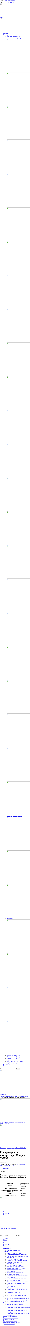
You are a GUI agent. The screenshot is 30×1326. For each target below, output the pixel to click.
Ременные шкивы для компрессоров (17, 1278)
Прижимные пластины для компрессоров (14, 1270)
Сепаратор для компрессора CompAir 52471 (12, 1122)
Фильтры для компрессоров (14, 816)
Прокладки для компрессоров (15, 1272)
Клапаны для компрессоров (14, 1259)
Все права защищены (8, 1228)
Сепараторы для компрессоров (19, 1096)
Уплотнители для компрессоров (16, 1283)
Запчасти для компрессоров (14, 38)
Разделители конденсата (13, 1059)
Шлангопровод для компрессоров (16, 1293)
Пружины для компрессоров (15, 1274)
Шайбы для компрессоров (14, 1292)
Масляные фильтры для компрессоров (17, 1300)
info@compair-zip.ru (9, 0)
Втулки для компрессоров (14, 1253)
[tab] (16, 1168)
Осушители (10, 918)
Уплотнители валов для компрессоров (17, 1281)
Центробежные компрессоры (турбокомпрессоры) (15, 1062)
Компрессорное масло (13, 1058)
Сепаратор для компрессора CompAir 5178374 (13, 1148)
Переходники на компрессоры (15, 1266)
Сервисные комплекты (13, 1280)
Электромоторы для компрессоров (16, 1295)
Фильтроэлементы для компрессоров (17, 1287)
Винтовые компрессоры (13, 36)
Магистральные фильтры (14, 1056)
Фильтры (7, 1096)
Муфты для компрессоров (14, 1265)
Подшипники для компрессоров (16, 1268)
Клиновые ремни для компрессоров (17, 1260)
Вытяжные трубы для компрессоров (17, 1254)
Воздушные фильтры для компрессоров (18, 1298)
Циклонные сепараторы (13, 1055)
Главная (2, 1096)
